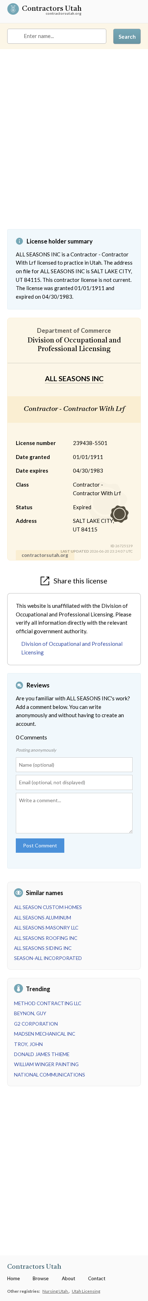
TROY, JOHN (28, 1044)
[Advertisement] (74, 144)
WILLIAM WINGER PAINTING (46, 1064)
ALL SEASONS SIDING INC (42, 948)
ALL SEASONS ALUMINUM (42, 918)
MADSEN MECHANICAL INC (44, 1034)
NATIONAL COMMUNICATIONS (49, 1075)
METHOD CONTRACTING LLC (47, 1003)
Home (13, 1278)
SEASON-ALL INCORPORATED (48, 958)
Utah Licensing (86, 1290)
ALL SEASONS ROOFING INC (45, 938)
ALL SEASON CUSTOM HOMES (48, 907)
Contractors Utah (52, 9)
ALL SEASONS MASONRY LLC (46, 928)
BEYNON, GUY (30, 1013)
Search (127, 36)
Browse (40, 1278)
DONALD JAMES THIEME (41, 1054)
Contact (96, 1278)
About (68, 1278)
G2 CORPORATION (36, 1024)
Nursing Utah (55, 1290)
